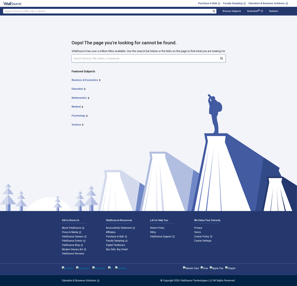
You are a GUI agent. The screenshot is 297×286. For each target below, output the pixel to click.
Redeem (273, 11)
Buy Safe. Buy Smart (117, 249)
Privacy (198, 227)
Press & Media (70, 232)
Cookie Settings (202, 240)
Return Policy (157, 227)
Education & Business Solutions (267, 3)
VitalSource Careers (73, 236)
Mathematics (80, 97)
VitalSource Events (72, 240)
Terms (197, 232)
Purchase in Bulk (208, 3)
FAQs (153, 232)
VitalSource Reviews (73, 253)
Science (77, 124)
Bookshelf (253, 11)
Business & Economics (85, 80)
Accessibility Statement (119, 227)
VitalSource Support (161, 236)
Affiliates (111, 232)
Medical (76, 106)
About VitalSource (72, 227)
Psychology (79, 115)
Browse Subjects (232, 11)
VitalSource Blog (71, 245)
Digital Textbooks (115, 245)
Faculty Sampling (233, 3)
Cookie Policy (202, 236)
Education (78, 88)
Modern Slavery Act (73, 249)
